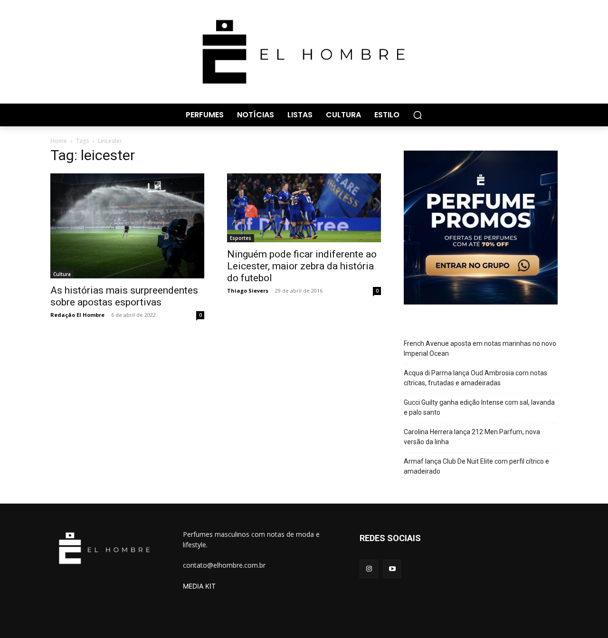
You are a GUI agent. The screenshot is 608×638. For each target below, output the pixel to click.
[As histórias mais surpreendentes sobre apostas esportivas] (127, 225)
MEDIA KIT (199, 586)
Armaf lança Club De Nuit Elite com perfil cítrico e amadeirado (476, 466)
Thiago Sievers (247, 290)
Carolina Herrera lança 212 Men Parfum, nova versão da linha (472, 437)
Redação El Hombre (77, 314)
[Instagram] (369, 569)
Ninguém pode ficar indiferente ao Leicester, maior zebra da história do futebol (302, 266)
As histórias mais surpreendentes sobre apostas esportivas (124, 296)
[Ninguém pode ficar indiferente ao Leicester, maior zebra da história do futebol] (304, 208)
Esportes (240, 238)
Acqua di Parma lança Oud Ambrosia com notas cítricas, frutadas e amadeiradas (475, 378)
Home (58, 141)
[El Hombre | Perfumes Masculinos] (304, 51)
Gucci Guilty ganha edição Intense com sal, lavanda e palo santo (479, 407)
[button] (417, 115)
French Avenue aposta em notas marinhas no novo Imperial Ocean (480, 348)
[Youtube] (392, 569)
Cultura (62, 274)
